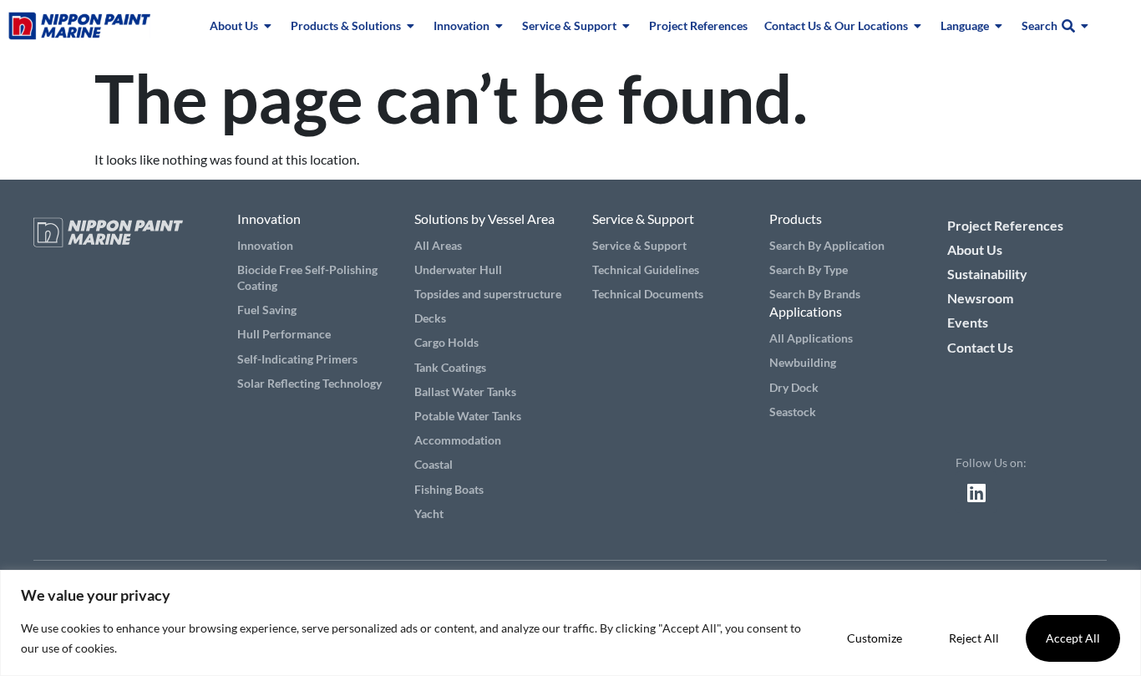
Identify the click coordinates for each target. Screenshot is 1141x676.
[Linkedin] (976, 492)
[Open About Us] (268, 25)
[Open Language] (999, 25)
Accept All (1073, 638)
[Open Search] (1085, 25)
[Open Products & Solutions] (411, 25)
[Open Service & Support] (626, 25)
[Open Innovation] (499, 25)
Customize (874, 638)
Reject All (974, 638)
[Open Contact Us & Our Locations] (918, 25)
